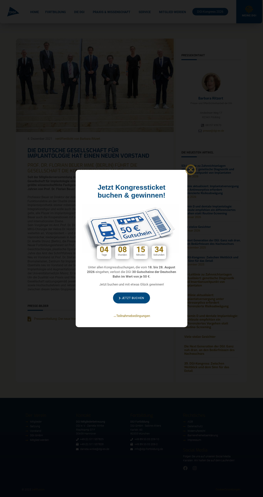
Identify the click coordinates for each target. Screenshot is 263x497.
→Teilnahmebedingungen (131, 316)
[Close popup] (190, 169)
